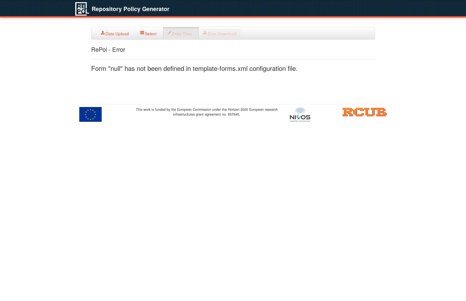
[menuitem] (116, 33)
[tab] (116, 33)
